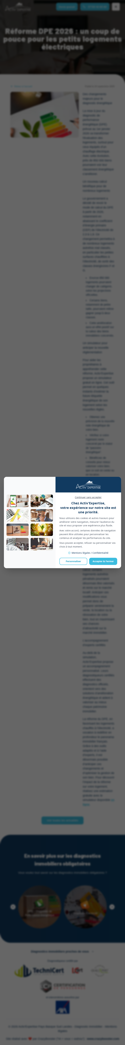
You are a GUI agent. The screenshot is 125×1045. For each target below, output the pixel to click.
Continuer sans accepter (88, 497)
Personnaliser (73, 561)
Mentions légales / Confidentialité (90, 552)
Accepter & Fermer (103, 561)
